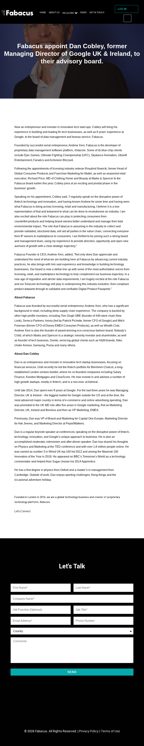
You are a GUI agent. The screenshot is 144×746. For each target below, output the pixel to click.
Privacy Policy (89, 731)
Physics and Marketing (32, 446)
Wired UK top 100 (60, 451)
